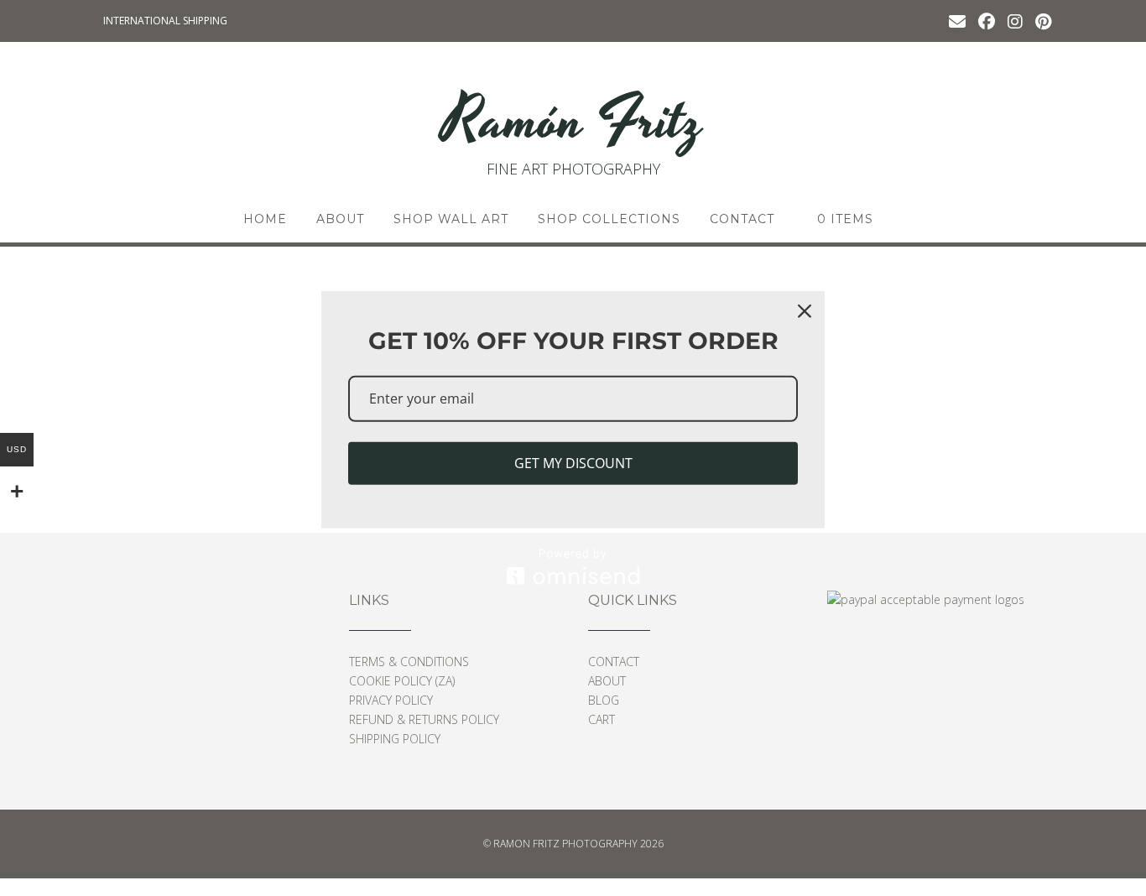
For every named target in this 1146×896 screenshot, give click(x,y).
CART (601, 719)
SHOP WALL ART (450, 219)
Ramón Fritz (573, 121)
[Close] (804, 311)
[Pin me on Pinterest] (1043, 20)
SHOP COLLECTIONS (609, 219)
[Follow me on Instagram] (1015, 20)
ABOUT (340, 219)
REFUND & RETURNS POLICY (424, 719)
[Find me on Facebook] (986, 20)
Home (265, 219)
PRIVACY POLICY (391, 700)
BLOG (603, 700)
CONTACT (742, 219)
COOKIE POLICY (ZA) (402, 681)
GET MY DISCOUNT (573, 463)
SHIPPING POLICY (394, 739)
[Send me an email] (957, 20)
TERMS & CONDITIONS (409, 661)
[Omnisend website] (573, 567)
